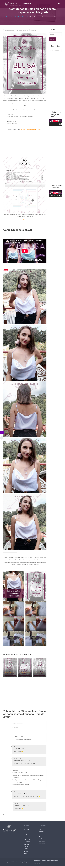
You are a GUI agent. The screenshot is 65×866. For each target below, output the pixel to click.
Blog (50, 860)
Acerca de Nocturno (43, 860)
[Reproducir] (51, 124)
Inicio (35, 860)
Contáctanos (43, 834)
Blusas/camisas (22, 30)
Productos (27, 832)
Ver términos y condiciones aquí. (24, 219)
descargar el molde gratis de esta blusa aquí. (31, 129)
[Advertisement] (24, 144)
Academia (55, 860)
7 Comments (33, 30)
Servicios (26, 829)
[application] (55, 122)
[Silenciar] (59, 124)
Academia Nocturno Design (26, 846)
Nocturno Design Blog (20, 3)
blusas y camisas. (30, 559)
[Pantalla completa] (61, 124)
